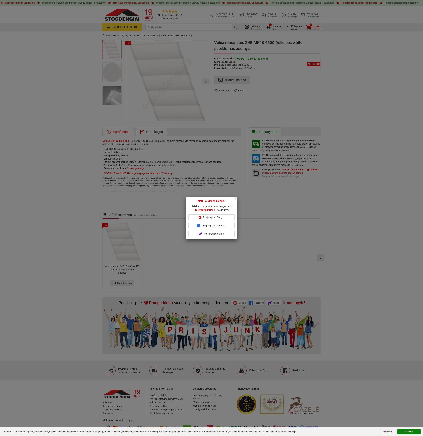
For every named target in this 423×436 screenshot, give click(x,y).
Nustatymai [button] (387, 431)
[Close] (237, 200)
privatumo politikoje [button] (287, 431)
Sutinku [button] (409, 431)
